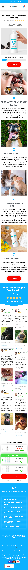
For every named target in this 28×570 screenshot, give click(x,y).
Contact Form (14, 536)
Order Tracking (21, 535)
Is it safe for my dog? (11, 499)
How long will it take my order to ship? (12, 522)
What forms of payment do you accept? (13, 517)
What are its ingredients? (13, 508)
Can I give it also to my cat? (12, 512)
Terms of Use (5, 535)
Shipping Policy (6, 536)
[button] (3, 7)
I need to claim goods (11, 526)
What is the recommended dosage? (13, 503)
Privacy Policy (13, 535)
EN (10, 566)
